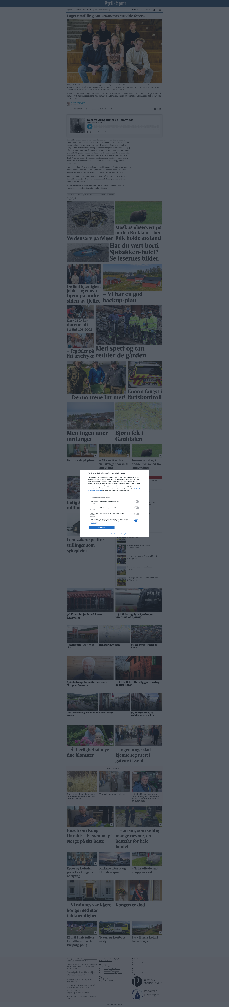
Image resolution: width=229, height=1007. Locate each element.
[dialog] (114, 503)
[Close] (145, 473)
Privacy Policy (125, 534)
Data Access (114, 534)
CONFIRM (101, 527)
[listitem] (114, 498)
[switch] (136, 501)
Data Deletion (104, 534)
